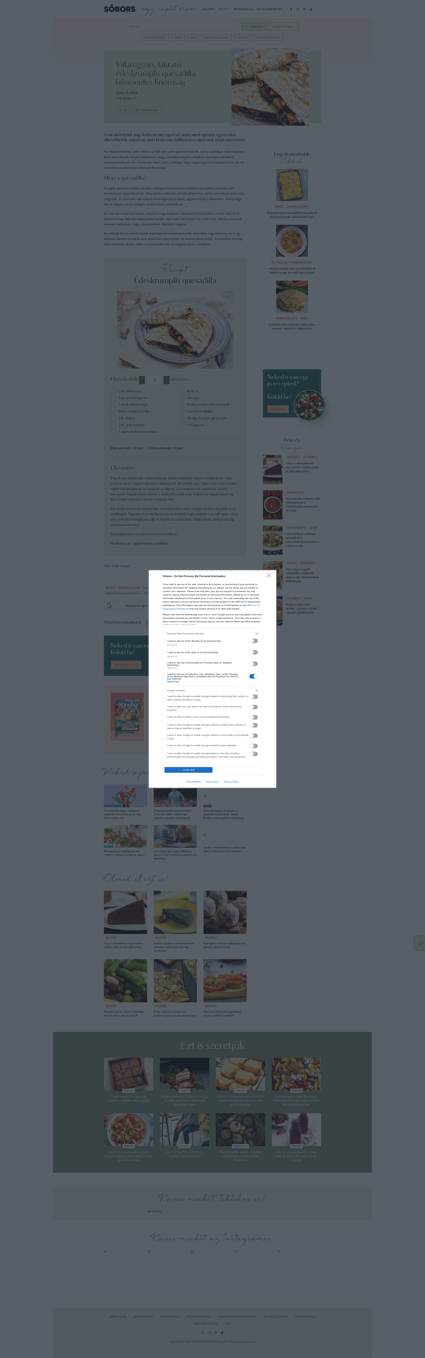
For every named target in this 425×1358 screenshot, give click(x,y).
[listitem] (212, 633)
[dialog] (212, 679)
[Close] (270, 576)
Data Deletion (194, 781)
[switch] (253, 641)
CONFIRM (188, 770)
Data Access (212, 781)
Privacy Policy (231, 781)
